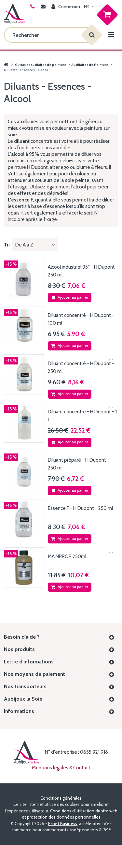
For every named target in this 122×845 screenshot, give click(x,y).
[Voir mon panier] (105, 14)
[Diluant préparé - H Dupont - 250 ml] (24, 471)
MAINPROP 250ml (67, 556)
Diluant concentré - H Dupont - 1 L (82, 415)
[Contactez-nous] (44, 6)
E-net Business (62, 823)
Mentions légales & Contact (61, 768)
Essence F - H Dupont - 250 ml (80, 508)
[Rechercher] (92, 35)
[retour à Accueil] (6, 64)
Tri (7, 245)
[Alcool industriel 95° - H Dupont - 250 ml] (24, 278)
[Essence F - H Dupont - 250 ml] (24, 519)
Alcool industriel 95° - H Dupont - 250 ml (83, 271)
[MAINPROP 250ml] (24, 567)
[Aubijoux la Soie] (14, 13)
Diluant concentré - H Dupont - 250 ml (81, 367)
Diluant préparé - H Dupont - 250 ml (78, 464)
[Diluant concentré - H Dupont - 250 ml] (24, 374)
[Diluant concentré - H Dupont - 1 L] (24, 423)
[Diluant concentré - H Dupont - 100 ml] (24, 326)
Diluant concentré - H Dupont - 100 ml (81, 319)
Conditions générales (61, 798)
